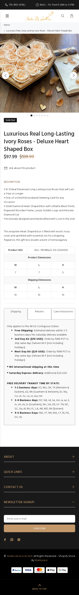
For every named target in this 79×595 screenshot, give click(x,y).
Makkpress (41, 560)
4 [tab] (39, 115)
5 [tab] (42, 115)
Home (7, 25)
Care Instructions (63, 311)
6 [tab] (45, 115)
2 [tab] (34, 115)
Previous (5, 75)
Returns (39, 311)
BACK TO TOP (39, 589)
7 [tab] (48, 115)
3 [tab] (37, 115)
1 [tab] (31, 115)
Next (73, 75)
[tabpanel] (39, 73)
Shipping (16, 311)
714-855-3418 (17, 5)
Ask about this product (22, 168)
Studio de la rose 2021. (20, 556)
